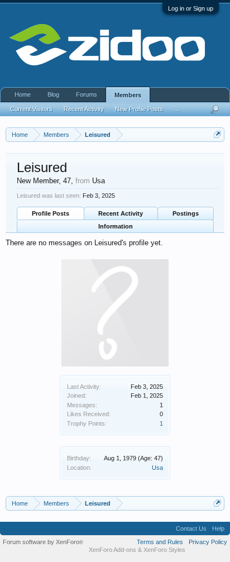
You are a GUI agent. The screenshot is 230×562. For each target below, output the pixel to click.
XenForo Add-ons (112, 549)
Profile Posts (50, 213)
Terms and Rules (160, 542)
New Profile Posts (139, 109)
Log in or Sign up (190, 8)
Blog (53, 94)
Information (115, 226)
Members (127, 95)
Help (218, 528)
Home (23, 94)
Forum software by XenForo (43, 542)
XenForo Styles (164, 549)
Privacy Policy (208, 542)
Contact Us (191, 528)
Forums (86, 94)
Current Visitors (31, 109)
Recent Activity (120, 213)
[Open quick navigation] (217, 134)
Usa (157, 467)
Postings (185, 213)
